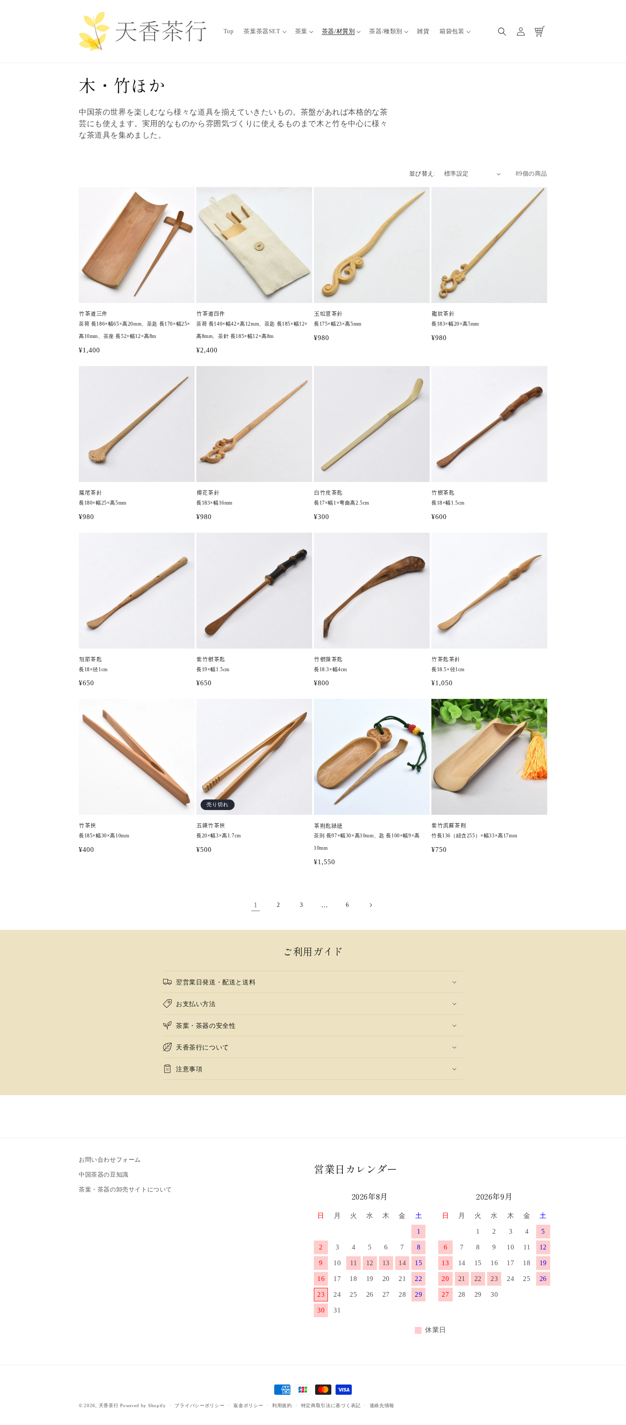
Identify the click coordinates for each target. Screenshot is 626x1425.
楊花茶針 (207, 492)
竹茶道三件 (93, 313)
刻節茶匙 (90, 659)
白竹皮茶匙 (328, 492)
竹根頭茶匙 (328, 659)
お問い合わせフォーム (110, 1160)
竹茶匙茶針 (445, 659)
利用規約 (282, 1405)
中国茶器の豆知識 (104, 1175)
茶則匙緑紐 (328, 826)
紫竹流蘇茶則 (448, 825)
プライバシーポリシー (199, 1405)
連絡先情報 (382, 1405)
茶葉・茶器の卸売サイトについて (125, 1190)
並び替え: (422, 173)
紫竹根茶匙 (210, 659)
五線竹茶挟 (210, 825)
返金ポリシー (248, 1405)
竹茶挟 (87, 825)
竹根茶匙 (442, 492)
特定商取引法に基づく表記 (331, 1405)
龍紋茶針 (442, 313)
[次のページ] (370, 905)
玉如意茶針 (328, 313)
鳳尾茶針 (90, 492)
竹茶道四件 (210, 313)
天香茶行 (109, 1405)
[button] (264, 31)
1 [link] (256, 905)
